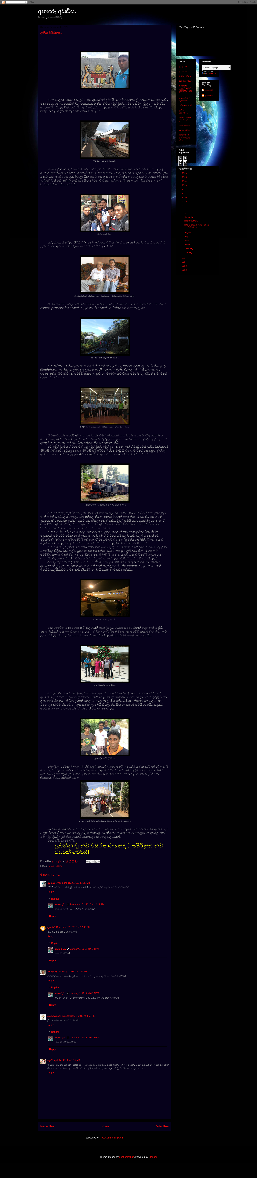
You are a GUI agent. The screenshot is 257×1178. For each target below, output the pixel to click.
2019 (184, 201)
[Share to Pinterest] (98, 861)
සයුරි (50, 1060)
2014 (184, 262)
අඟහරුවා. (60, 904)
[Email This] (87, 861)
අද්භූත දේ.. (184, 66)
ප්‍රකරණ (51, 927)
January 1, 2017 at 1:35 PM (72, 971)
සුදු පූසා (51, 883)
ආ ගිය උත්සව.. (185, 76)
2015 (184, 258)
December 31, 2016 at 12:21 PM (87, 904)
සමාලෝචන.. (55, 866)
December (189, 217)
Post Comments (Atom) (112, 1137)
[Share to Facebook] (95, 861)
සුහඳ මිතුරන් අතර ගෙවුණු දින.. (184, 137)
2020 (184, 197)
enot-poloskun (126, 1157)
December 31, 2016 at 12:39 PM (73, 927)
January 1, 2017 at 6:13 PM (84, 949)
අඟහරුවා (209, 90)
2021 (184, 193)
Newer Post (47, 1126)
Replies (55, 899)
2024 (184, 181)
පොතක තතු (184, 125)
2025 (184, 177)
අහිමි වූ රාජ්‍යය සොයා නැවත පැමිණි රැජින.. (197, 226)
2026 (184, 173)
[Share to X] (93, 861)
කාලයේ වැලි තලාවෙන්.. (184, 99)
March (187, 244)
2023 (184, 185)
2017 (184, 209)
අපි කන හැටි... (185, 71)
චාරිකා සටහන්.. (186, 105)
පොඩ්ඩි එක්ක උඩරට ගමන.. (185, 118)
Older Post (162, 1126)
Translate (212, 73)
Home (105, 1126)
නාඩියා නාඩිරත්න (56, 1016)
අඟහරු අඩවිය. (57, 11)
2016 (184, 213)
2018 (184, 205)
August (188, 232)
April (186, 240)
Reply (50, 892)
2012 (184, 270)
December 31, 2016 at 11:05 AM (73, 883)
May (186, 236)
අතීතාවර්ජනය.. (191, 221)
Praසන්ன (52, 971)
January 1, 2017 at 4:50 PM (80, 1016)
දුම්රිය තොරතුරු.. (183, 111)
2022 (184, 189)
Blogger (153, 1157)
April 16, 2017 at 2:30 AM (66, 1060)
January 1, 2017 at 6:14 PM (84, 1037)
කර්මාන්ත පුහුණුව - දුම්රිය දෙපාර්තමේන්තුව (185, 89)
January (188, 252)
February (189, 248)
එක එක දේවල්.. (186, 81)
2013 (184, 266)
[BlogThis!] (90, 861)
